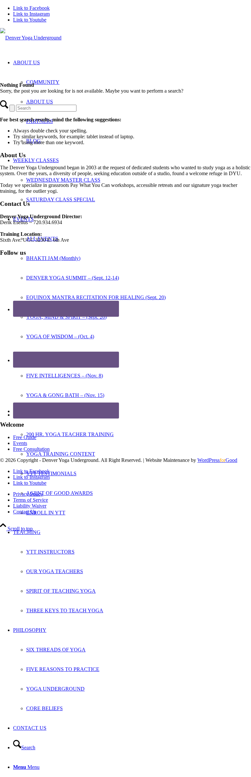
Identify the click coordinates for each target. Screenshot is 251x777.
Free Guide (24, 437)
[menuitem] (138, 297)
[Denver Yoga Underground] (30, 37)
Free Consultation (31, 449)
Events (20, 443)
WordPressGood (217, 460)
